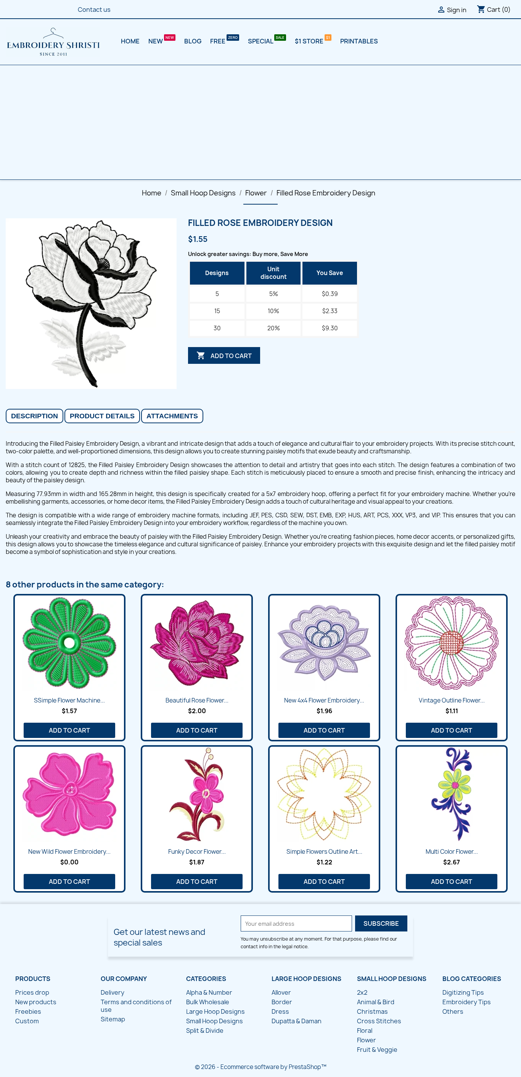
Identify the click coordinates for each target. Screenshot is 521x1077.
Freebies (28, 1011)
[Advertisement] (260, 122)
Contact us (94, 9)
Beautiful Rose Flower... (197, 700)
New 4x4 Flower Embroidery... (324, 700)
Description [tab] (34, 416)
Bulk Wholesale (207, 1002)
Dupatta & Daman (297, 1021)
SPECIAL (261, 41)
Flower (366, 1040)
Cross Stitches (379, 1021)
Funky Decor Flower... (197, 852)
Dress (280, 1011)
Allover (281, 992)
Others (452, 1011)
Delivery (112, 992)
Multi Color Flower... (452, 852)
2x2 (362, 992)
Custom (27, 1021)
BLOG (192, 41)
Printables (359, 41)
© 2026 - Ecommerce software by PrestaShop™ (260, 1067)
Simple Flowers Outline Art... (324, 852)
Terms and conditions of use (136, 1006)
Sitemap (113, 1019)
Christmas (372, 1011)
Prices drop (32, 992)
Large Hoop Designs (215, 1011)
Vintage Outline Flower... (452, 700)
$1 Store (310, 41)
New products (35, 1002)
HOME (130, 41)
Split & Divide (205, 1030)
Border (282, 1002)
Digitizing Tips (463, 992)
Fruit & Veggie (377, 1049)
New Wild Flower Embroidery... (69, 852)
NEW (156, 41)
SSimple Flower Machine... (69, 700)
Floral (364, 1030)
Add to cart (224, 355)
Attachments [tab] (172, 416)
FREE (218, 41)
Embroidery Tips (466, 1002)
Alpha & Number (209, 992)
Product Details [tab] (102, 416)
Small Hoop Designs (214, 1021)
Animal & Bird (375, 1002)
